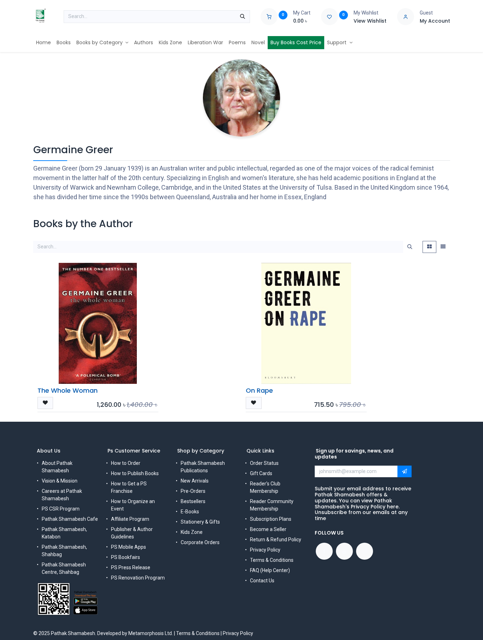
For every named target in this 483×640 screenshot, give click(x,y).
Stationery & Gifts (200, 522)
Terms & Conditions (271, 560)
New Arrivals (195, 481)
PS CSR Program (61, 509)
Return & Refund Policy (275, 539)
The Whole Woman (67, 390)
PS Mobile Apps (128, 547)
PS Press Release (130, 567)
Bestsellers (193, 501)
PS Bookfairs (125, 557)
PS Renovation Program (138, 578)
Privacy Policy (265, 550)
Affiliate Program (130, 519)
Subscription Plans (270, 519)
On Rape (259, 390)
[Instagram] (364, 551)
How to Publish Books (135, 473)
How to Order (125, 463)
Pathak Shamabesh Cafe (70, 519)
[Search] (242, 17)
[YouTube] (344, 551)
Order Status (264, 463)
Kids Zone (192, 532)
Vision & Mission (59, 481)
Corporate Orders (200, 542)
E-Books (190, 511)
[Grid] (429, 247)
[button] (45, 403)
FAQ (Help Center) (270, 570)
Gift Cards (261, 473)
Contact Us (262, 580)
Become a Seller (268, 529)
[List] (443, 247)
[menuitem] (43, 42)
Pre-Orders (193, 491)
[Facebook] (324, 551)
